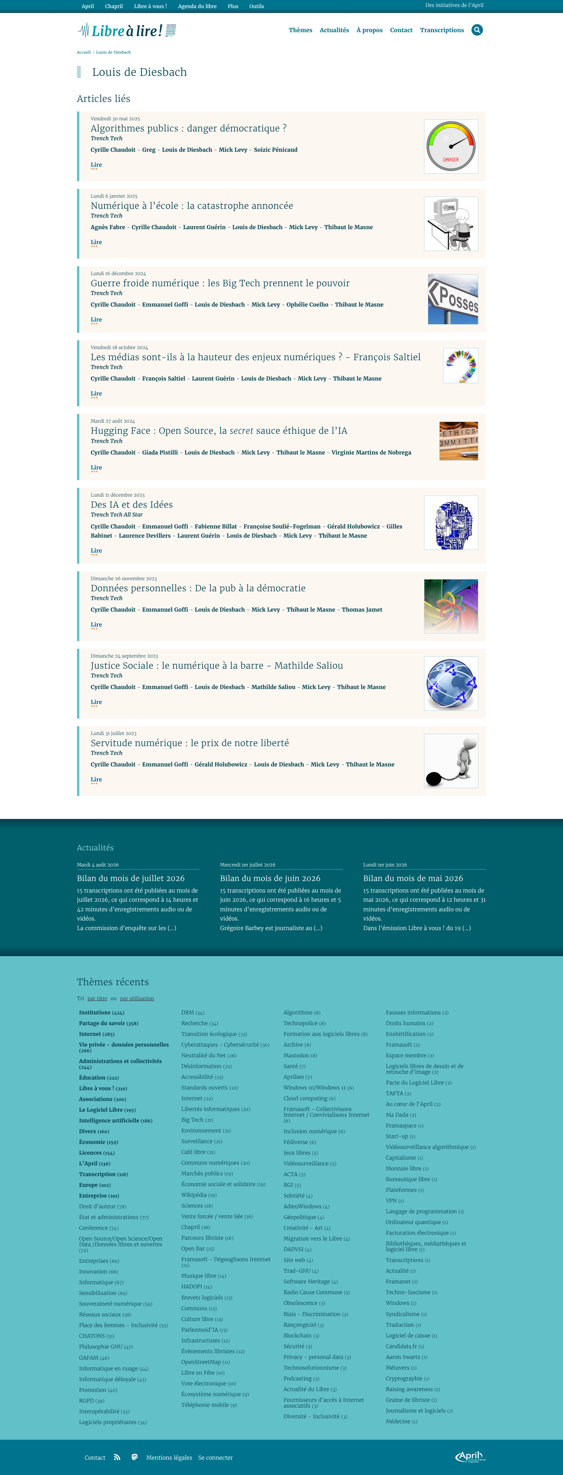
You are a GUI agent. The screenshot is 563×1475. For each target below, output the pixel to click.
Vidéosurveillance (309, 1163)
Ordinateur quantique (417, 1222)
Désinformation (206, 1066)
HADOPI (196, 1286)
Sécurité (297, 1346)
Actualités (334, 30)
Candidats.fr (405, 1346)
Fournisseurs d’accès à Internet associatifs (323, 1402)
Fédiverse (299, 1142)
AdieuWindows (306, 1206)
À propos (370, 30)
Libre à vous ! (150, 6)
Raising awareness (413, 1389)
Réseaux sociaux (105, 1314)
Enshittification (410, 1033)
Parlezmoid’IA (204, 1329)
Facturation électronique (421, 1232)
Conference (98, 1227)
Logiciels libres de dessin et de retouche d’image (424, 1069)
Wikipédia (199, 1194)
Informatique (101, 1282)
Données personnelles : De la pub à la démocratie (198, 588)
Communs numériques (215, 1162)
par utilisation (137, 998)
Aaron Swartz (406, 1357)
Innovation (98, 1271)
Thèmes (301, 30)
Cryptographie (407, 1378)
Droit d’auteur (102, 1206)
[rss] (117, 1457)
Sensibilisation (103, 1293)
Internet (197, 1098)
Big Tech (197, 1119)
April (88, 6)
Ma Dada (401, 1114)
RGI (292, 1184)
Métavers (401, 1367)
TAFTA (398, 1093)
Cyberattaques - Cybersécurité (225, 1044)
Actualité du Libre (310, 1389)
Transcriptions (442, 30)
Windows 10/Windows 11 (318, 1087)
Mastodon (300, 1055)
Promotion (98, 1389)
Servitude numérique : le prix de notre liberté (190, 743)
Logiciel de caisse (411, 1335)
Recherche (199, 1023)
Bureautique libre (411, 1179)
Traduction (403, 1324)
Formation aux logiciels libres (325, 1033)
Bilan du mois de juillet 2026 (131, 878)
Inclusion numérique (314, 1131)
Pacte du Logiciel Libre (419, 1082)
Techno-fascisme (411, 1292)
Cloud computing (309, 1098)
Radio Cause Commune (316, 1292)
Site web (298, 1260)
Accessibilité (202, 1076)
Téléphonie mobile (209, 1404)
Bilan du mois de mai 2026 (413, 878)
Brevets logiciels (206, 1297)
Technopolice (304, 1023)
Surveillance (201, 1141)
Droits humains (409, 1023)
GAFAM (94, 1357)
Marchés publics (207, 1173)
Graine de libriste (411, 1399)
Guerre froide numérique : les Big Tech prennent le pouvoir (220, 283)
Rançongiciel (303, 1324)
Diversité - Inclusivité (315, 1416)
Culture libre (202, 1319)
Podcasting (301, 1378)
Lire (96, 165)
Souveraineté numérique (115, 1303)
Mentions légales (169, 1458)
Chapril (195, 1227)
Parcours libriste (207, 1237)
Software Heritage (310, 1281)
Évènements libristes (212, 1351)
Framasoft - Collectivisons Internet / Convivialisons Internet (326, 1115)
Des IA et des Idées (132, 504)
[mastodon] (135, 1457)
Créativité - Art (307, 1227)
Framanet (401, 1281)
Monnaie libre (407, 1168)
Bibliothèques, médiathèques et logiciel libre (426, 1246)
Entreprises (99, 1260)
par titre (97, 998)
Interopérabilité (104, 1411)
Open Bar (197, 1248)
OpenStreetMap (205, 1362)
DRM (193, 1012)
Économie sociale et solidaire (223, 1184)
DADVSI (297, 1249)
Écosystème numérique (215, 1394)
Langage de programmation (425, 1211)
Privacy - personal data (317, 1357)
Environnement (206, 1130)
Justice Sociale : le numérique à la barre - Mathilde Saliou (217, 665)
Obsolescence (304, 1302)
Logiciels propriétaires (113, 1422)
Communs (199, 1308)
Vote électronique (208, 1383)
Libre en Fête (202, 1372)
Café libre (198, 1151)
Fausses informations (417, 1012)
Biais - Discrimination (315, 1314)
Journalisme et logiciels (419, 1410)
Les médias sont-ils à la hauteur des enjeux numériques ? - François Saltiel (256, 357)
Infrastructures (205, 1340)
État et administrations (114, 1217)
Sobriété (298, 1195)
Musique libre (203, 1275)
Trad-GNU (301, 1270)
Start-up (400, 1136)
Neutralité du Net (208, 1055)
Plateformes (405, 1189)
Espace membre (410, 1055)
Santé (294, 1066)
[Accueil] (127, 29)
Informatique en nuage (114, 1368)
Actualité (401, 1270)
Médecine (401, 1421)
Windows (401, 1302)
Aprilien (297, 1076)
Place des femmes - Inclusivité (123, 1325)
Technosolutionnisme (315, 1367)
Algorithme (302, 1012)
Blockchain (301, 1335)
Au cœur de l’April (413, 1104)
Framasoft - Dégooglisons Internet (225, 1262)
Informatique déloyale (112, 1379)
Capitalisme (404, 1157)
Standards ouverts (209, 1087)
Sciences (197, 1205)
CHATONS (97, 1335)
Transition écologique (214, 1033)
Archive (297, 1044)
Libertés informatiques (215, 1109)
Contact (401, 30)
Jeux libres (300, 1152)
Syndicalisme (406, 1314)
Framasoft (403, 1044)
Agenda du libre (197, 6)
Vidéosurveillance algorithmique (431, 1147)
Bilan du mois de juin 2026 (270, 878)
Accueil (84, 52)
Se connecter (215, 1458)
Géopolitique (303, 1217)
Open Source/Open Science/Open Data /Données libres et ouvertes (120, 1244)
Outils (257, 6)
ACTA (294, 1174)
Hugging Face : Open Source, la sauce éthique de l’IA (219, 430)
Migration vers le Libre (316, 1238)
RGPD (91, 1400)
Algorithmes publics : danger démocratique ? (189, 128)
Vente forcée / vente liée (217, 1216)
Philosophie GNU (106, 1346)
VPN (395, 1200)
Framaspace (405, 1125)
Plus (233, 6)
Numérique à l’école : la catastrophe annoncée (192, 206)
